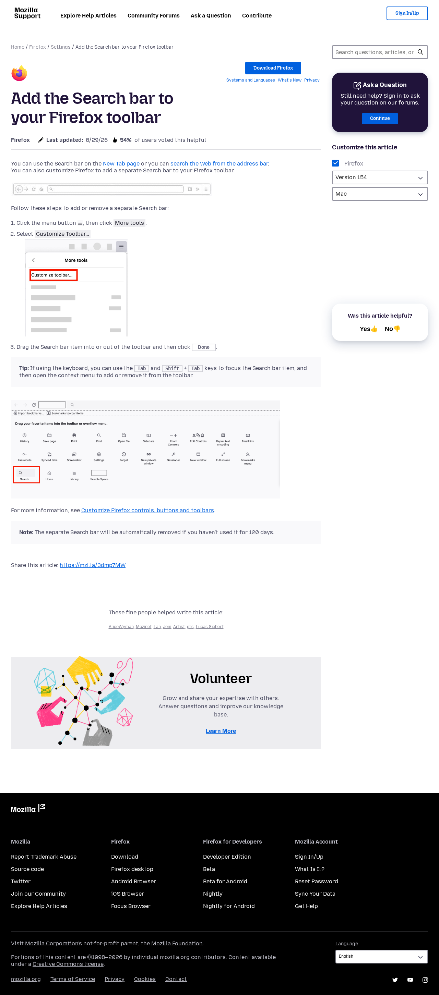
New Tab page (121, 163)
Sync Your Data (315, 893)
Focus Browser (131, 906)
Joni (167, 626)
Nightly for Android (229, 906)
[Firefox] (19, 74)
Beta (209, 869)
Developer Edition (227, 856)
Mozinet (144, 626)
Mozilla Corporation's (53, 943)
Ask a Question (211, 15)
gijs (190, 626)
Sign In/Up (407, 13)
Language (346, 944)
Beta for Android (225, 881)
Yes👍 (369, 328)
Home (17, 47)
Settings (61, 47)
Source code (27, 869)
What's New (289, 80)
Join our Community (38, 893)
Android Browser (133, 881)
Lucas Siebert (210, 626)
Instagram (425, 980)
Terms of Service (72, 979)
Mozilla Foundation (177, 943)
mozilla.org (26, 979)
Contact (176, 979)
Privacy (312, 80)
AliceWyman (121, 626)
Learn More (221, 731)
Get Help (306, 906)
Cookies (145, 979)
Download (124, 856)
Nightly (213, 893)
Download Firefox (273, 68)
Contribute (257, 15)
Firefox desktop (132, 869)
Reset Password (316, 881)
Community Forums (154, 15)
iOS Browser (127, 893)
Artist (179, 626)
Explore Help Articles (88, 15)
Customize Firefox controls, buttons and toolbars (147, 510)
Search (420, 52)
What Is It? (309, 869)
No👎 (393, 328)
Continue (380, 118)
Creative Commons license (68, 964)
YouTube (410, 980)
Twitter (21, 881)
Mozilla (28, 809)
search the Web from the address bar (219, 163)
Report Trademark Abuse (43, 856)
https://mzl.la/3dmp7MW (93, 565)
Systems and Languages (250, 80)
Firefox (37, 47)
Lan (157, 626)
